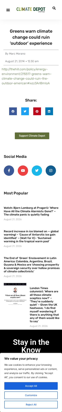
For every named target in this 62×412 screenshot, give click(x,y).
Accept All (31, 385)
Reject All (31, 404)
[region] (31, 382)
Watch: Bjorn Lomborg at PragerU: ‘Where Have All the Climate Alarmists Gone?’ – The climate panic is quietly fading (31, 211)
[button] (8, 10)
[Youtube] (23, 170)
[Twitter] (37, 170)
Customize (31, 395)
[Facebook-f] (9, 170)
